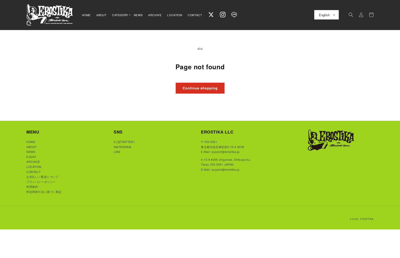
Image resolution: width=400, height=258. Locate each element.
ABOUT (31, 147)
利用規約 (32, 186)
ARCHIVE (33, 162)
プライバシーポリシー (41, 182)
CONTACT (33, 172)
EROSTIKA (367, 219)
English (324, 15)
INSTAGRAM (122, 147)
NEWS (30, 152)
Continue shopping (200, 88)
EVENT (31, 157)
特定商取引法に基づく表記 (43, 192)
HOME (30, 142)
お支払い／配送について (42, 177)
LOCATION (33, 167)
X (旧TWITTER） (125, 142)
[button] (120, 15)
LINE (117, 152)
